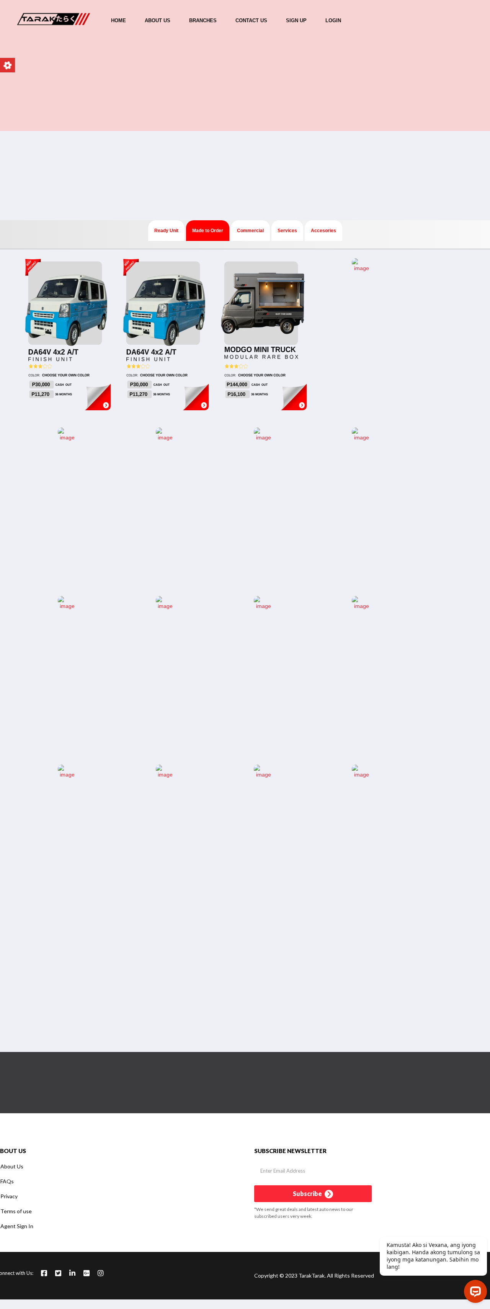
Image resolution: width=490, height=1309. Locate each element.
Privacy (9, 1196)
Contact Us (251, 20)
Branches (203, 20)
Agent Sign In (16, 1226)
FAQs (7, 1181)
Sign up (296, 20)
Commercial (250, 230)
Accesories (323, 230)
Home (118, 20)
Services (287, 230)
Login (333, 20)
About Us (157, 20)
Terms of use (16, 1211)
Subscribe (308, 1193)
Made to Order (207, 230)
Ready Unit (166, 230)
